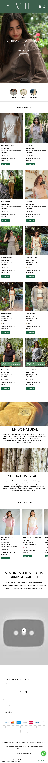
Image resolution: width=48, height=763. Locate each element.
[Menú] (4, 7)
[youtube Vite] (26, 692)
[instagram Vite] (20, 692)
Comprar (5, 164)
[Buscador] (8, 7)
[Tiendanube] (24, 753)
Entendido (41, 760)
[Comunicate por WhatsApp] (43, 753)
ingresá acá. (39, 746)
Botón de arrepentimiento (24, 749)
